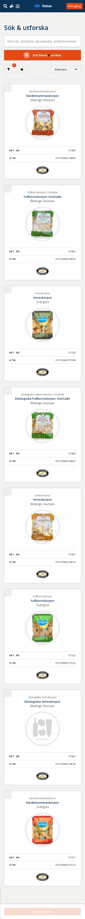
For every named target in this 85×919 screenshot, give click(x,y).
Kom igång (74, 6)
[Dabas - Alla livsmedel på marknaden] (42, 6)
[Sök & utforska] (5, 5)
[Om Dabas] (18, 6)
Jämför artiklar (42, 911)
